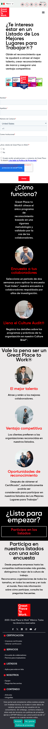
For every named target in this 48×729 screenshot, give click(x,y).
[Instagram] (36, 4)
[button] (43, 12)
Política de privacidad (24, 725)
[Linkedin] (31, 4)
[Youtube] (40, 4)
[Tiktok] (45, 4)
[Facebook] (22, 4)
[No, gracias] (45, 714)
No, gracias (30, 721)
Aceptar (18, 721)
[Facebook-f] (13, 629)
